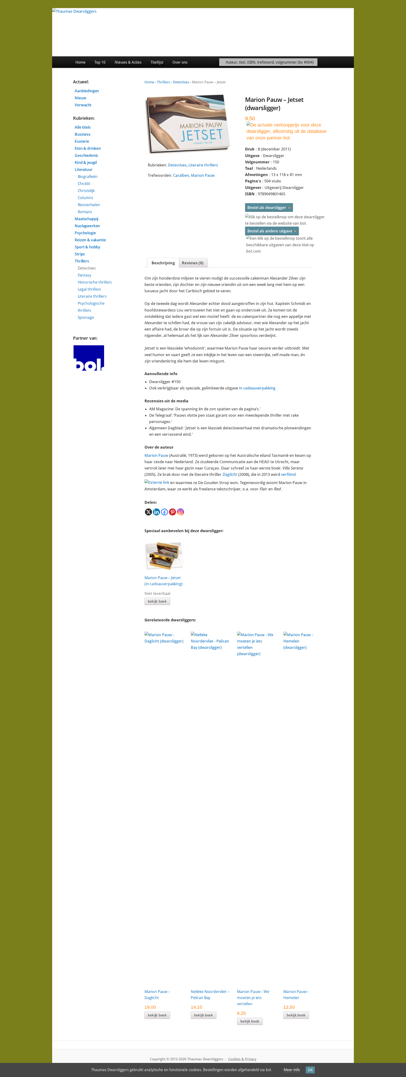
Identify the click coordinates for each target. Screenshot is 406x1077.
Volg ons (343, 62)
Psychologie (85, 232)
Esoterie (82, 141)
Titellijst (157, 62)
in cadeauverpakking (257, 388)
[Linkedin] (156, 511)
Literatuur (83, 169)
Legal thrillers (89, 289)
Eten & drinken (88, 148)
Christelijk (86, 190)
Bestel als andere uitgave (272, 231)
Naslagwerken (87, 225)
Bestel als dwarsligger (269, 207)
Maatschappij (86, 218)
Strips (80, 254)
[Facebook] (164, 511)
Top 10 (99, 62)
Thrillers (163, 82)
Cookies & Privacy (242, 1059)
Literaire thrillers (203, 165)
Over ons (179, 62)
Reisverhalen (89, 204)
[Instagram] (180, 511)
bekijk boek (157, 601)
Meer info (292, 1070)
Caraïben (181, 175)
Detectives (181, 82)
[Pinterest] (172, 511)
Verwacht (83, 105)
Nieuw (80, 97)
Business (82, 134)
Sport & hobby (87, 247)
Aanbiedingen (87, 90)
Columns (85, 197)
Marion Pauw (203, 175)
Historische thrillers (95, 282)
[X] (148, 511)
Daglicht (229, 474)
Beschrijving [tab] (163, 263)
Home (80, 62)
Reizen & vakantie (90, 239)
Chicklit (84, 183)
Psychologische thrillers (91, 307)
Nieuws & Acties (128, 62)
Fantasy (84, 275)
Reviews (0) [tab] (192, 263)
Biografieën (88, 176)
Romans (85, 211)
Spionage (86, 317)
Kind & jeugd (86, 162)
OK (310, 1070)
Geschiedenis (86, 155)
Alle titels (82, 127)
